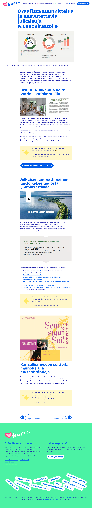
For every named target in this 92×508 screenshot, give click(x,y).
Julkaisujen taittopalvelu (52, 486)
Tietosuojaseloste (11, 464)
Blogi (66, 3)
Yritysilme (68, 487)
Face (12, 462)
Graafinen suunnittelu (28, 3)
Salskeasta (68, 497)
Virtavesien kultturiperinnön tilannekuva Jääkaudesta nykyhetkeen (47, 287)
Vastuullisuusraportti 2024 (32, 275)
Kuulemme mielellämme (50, 499)
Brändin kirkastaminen (45, 3)
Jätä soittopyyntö (22, 485)
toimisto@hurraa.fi (11, 460)
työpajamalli (37, 271)
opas (28, 271)
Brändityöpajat (12, 485)
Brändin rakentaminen (72, 485)
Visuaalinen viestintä (76, 478)
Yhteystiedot (40, 479)
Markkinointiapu (78, 483)
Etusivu (7, 65)
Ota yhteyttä (83, 3)
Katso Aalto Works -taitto (37, 165)
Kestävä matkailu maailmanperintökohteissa (38, 285)
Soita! (58, 484)
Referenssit (54, 479)
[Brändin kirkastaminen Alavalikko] (53, 3)
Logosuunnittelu (24, 479)
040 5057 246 (24, 460)
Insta (6, 462)
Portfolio (59, 3)
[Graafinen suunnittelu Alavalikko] (35, 3)
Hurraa (73, 3)
